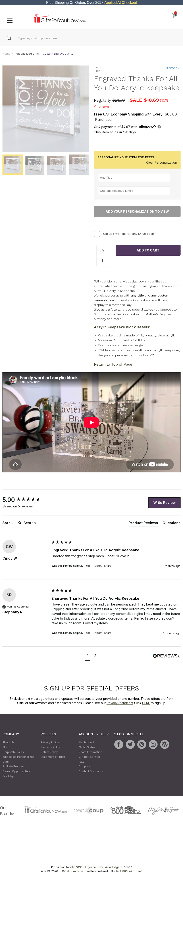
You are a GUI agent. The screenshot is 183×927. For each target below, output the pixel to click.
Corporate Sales (13, 752)
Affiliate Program (13, 766)
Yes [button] (88, 565)
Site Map (8, 776)
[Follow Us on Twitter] (130, 744)
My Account (86, 742)
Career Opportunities (16, 771)
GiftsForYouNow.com (76, 871)
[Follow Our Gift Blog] (164, 744)
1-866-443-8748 (131, 871)
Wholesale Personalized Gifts (18, 759)
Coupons (85, 766)
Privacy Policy (50, 742)
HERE (146, 703)
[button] (87, 656)
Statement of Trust (53, 757)
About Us (8, 742)
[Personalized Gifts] (59, 21)
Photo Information (90, 752)
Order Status (87, 747)
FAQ (81, 761)
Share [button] (108, 565)
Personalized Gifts (27, 53)
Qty (102, 250)
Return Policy (49, 752)
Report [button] (97, 565)
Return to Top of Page (113, 364)
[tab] (143, 524)
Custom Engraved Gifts (58, 53)
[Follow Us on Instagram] (153, 744)
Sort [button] (6, 523)
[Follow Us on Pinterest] (141, 744)
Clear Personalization (161, 162)
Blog (5, 747)
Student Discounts (91, 771)
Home (6, 53)
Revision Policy (51, 747)
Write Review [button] (164, 502)
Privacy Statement (120, 703)
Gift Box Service (89, 757)
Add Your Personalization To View (137, 212)
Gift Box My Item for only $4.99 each (128, 233)
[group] (25, 500)
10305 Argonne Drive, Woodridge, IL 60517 (104, 867)
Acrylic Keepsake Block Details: (122, 327)
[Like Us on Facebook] (118, 744)
